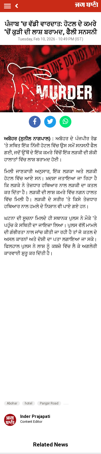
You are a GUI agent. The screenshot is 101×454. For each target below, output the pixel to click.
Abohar (12, 403)
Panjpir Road (49, 403)
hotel (28, 403)
